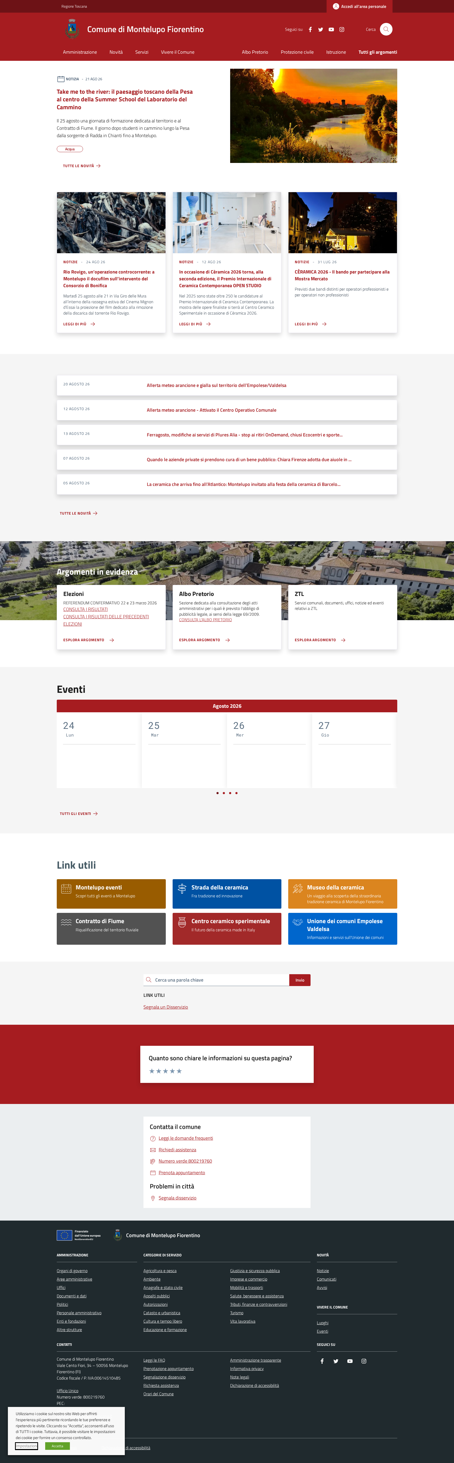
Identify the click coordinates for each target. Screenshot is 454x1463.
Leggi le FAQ (154, 1360)
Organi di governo (72, 1270)
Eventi (322, 1331)
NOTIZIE (70, 262)
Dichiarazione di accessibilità (254, 1385)
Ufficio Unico (67, 1390)
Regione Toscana (74, 6)
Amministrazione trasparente (255, 1360)
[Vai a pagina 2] (224, 793)
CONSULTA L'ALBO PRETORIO (205, 620)
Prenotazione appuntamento (168, 1368)
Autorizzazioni (155, 1304)
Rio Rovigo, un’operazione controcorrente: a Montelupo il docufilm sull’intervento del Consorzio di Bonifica (108, 278)
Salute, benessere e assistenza (257, 1296)
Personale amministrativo (79, 1313)
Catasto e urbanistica (161, 1313)
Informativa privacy (247, 1368)
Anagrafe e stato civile (163, 1287)
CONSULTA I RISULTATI (85, 609)
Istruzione (336, 52)
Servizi (141, 52)
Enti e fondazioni (71, 1321)
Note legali (239, 1377)
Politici (62, 1304)
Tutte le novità (78, 165)
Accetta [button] (57, 1446)
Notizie (323, 1270)
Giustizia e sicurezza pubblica (255, 1270)
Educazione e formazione (165, 1329)
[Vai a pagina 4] (236, 793)
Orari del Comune (158, 1394)
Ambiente (152, 1279)
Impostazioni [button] (26, 1446)
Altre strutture (69, 1329)
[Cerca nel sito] (386, 29)
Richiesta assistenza (161, 1385)
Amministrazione (80, 52)
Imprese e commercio (248, 1279)
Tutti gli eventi (75, 813)
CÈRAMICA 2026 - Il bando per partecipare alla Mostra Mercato (342, 275)
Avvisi (322, 1287)
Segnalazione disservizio (164, 1377)
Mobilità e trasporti (246, 1287)
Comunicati (326, 1279)
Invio (300, 980)
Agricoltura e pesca (160, 1270)
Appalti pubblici (156, 1296)
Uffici (61, 1287)
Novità (116, 52)
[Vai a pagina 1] (217, 793)
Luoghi (322, 1323)
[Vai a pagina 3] (230, 793)
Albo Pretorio (255, 52)
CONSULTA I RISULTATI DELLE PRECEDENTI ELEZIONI (106, 620)
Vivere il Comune (177, 52)
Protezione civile (297, 52)
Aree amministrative (74, 1279)
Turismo (236, 1313)
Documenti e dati (71, 1296)
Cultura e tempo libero (162, 1321)
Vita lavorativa (242, 1321)
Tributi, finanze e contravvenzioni (258, 1304)
